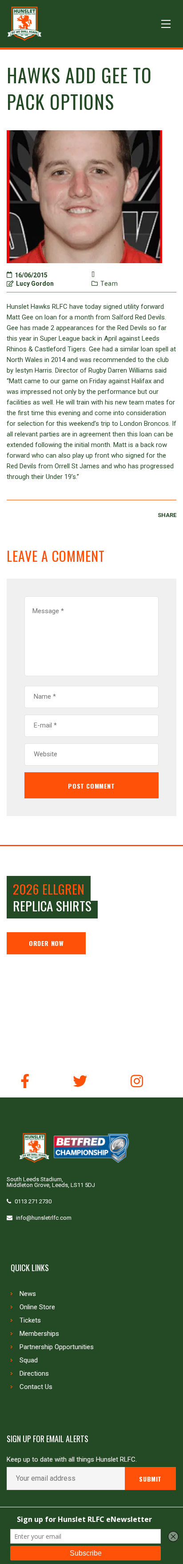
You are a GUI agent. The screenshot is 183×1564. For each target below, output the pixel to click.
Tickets (30, 1320)
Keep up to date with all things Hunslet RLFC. (72, 1459)
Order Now (46, 943)
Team (109, 283)
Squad (29, 1360)
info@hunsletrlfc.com (44, 1217)
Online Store (37, 1307)
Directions (34, 1373)
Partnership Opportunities (57, 1347)
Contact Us (36, 1387)
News (28, 1294)
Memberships (39, 1334)
